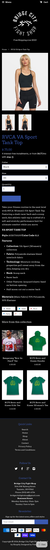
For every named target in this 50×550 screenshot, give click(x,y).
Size (4, 173)
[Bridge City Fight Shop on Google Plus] (28, 469)
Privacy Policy (25, 446)
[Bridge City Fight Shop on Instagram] (33, 469)
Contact (25, 443)
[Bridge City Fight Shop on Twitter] (16, 469)
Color (5, 162)
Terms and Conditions (25, 450)
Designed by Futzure (30, 544)
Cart (45, 2)
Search (25, 429)
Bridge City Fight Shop (29, 542)
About (25, 440)
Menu (8, 2)
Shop (25, 436)
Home (4, 49)
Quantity (6, 184)
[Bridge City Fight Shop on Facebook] (22, 469)
